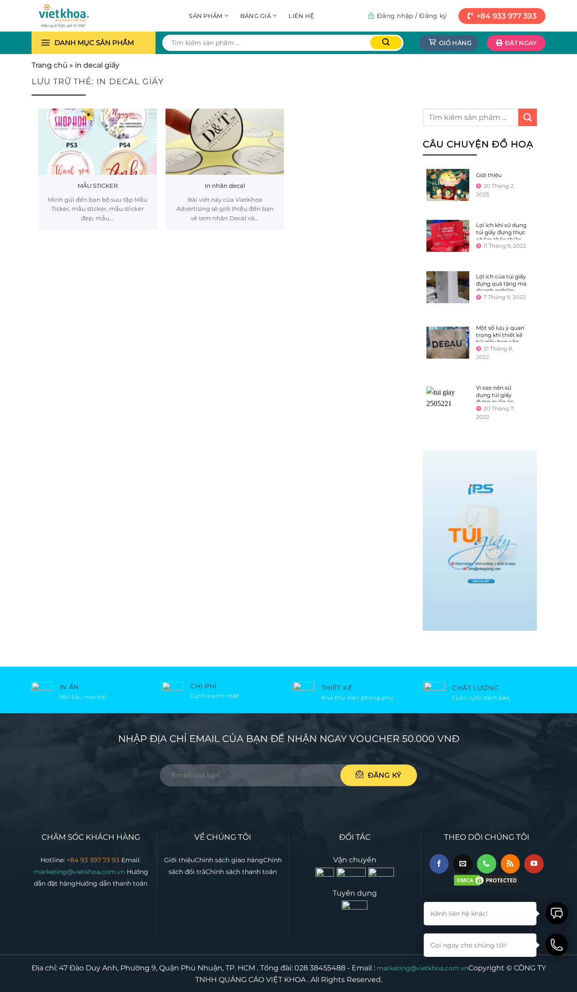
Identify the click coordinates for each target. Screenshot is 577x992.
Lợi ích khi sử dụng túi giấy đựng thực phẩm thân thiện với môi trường (501, 236)
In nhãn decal (225, 185)
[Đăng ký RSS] (510, 864)
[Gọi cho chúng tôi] (486, 864)
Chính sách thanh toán (241, 871)
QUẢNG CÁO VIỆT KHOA (262, 979)
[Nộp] (386, 42)
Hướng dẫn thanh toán (111, 883)
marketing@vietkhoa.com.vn (80, 871)
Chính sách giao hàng (229, 860)
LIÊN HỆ (301, 15)
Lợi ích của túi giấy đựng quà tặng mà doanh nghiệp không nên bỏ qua (501, 287)
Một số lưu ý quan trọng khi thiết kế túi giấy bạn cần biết (500, 338)
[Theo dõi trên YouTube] (534, 864)
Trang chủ (50, 65)
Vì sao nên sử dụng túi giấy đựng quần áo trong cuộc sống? (500, 398)
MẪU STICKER (98, 185)
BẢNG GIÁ (255, 15)
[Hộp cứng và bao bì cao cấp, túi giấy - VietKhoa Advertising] (77, 16)
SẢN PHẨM (205, 15)
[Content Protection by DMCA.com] (486, 879)
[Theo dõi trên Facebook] (439, 864)
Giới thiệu (488, 175)
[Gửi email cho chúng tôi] (462, 864)
